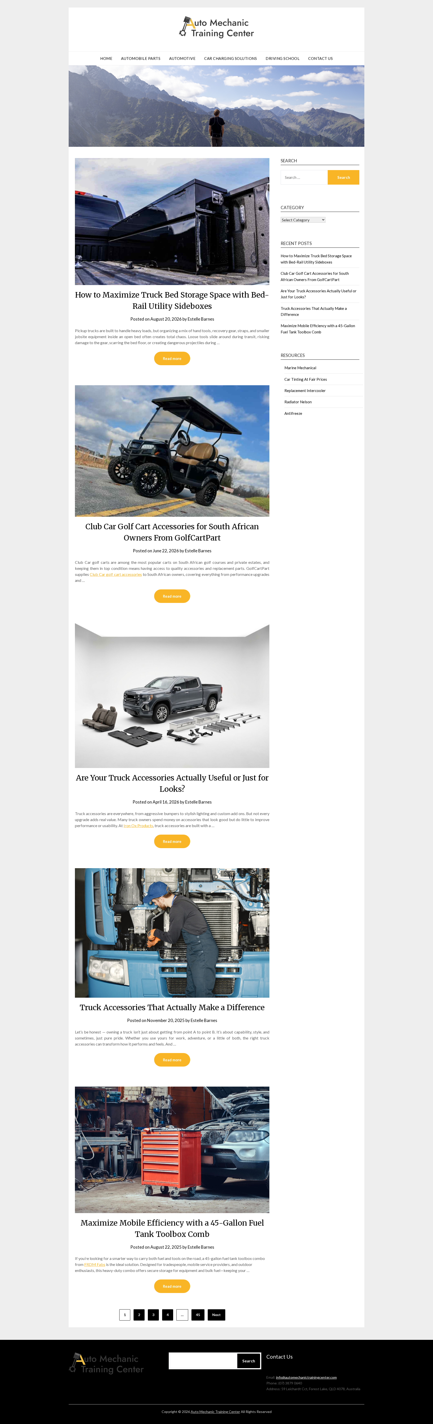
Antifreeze (293, 413)
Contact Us (320, 58)
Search (248, 1360)
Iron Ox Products (138, 825)
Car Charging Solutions (230, 58)
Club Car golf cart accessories (116, 574)
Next (216, 1315)
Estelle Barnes (201, 319)
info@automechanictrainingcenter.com (306, 1377)
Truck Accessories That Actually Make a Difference (172, 1007)
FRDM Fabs (94, 1264)
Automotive (182, 58)
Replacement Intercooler (305, 390)
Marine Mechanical (300, 367)
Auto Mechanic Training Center (215, 1411)
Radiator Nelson (298, 402)
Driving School (282, 58)
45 (198, 1315)
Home (106, 58)
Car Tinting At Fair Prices (305, 379)
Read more (172, 358)
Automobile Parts (140, 58)
